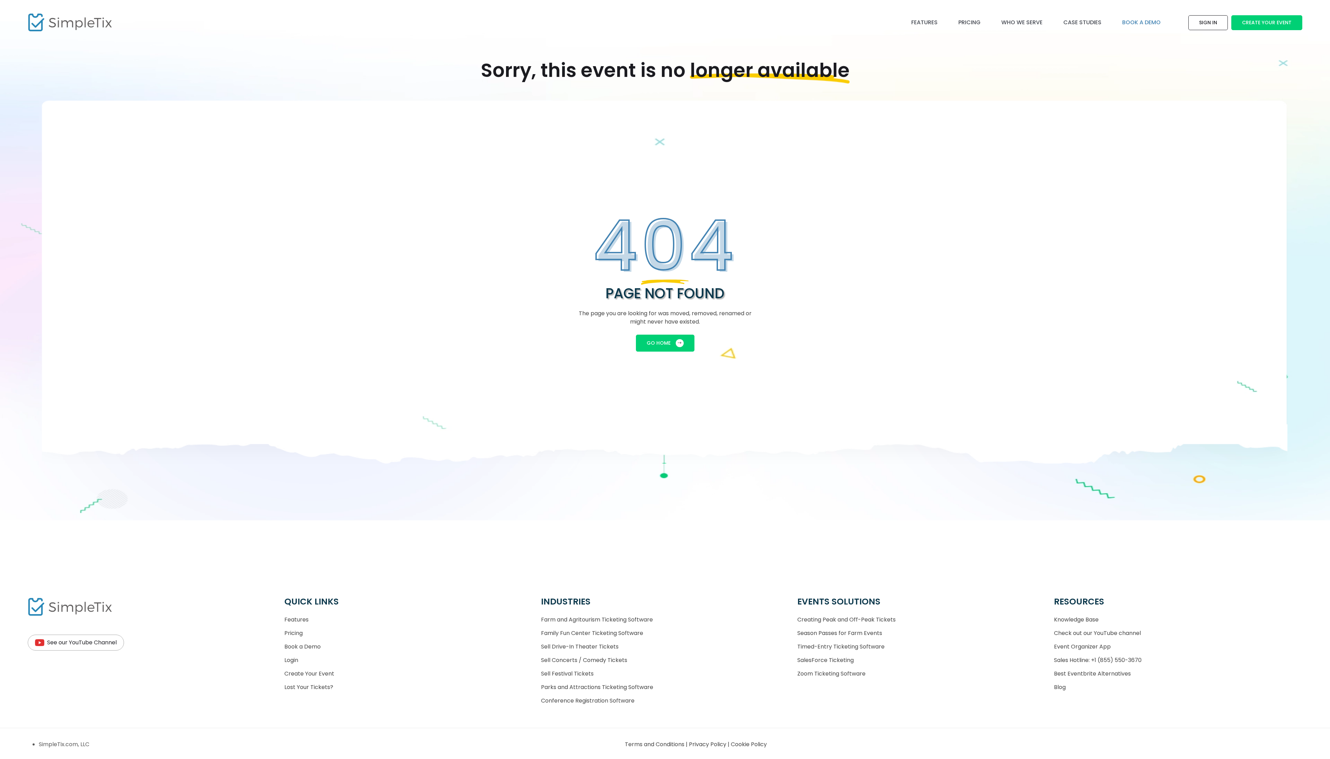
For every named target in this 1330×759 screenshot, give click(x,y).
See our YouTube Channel (82, 642)
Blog (1060, 687)
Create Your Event (1267, 22)
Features (924, 22)
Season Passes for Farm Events (839, 633)
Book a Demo (302, 647)
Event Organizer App (1082, 647)
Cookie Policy (749, 744)
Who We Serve (1022, 22)
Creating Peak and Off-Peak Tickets (846, 620)
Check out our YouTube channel (1097, 633)
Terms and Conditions (655, 744)
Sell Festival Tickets (567, 674)
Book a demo (1141, 22)
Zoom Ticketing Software (831, 674)
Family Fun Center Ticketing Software (592, 633)
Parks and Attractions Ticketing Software (597, 687)
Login (291, 660)
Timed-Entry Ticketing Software (841, 647)
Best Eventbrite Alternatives (1092, 674)
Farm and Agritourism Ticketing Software (597, 620)
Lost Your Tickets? (308, 687)
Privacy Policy (708, 744)
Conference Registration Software (588, 701)
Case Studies (1082, 22)
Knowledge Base (1076, 620)
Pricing (969, 22)
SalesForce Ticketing (825, 660)
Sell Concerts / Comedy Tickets (584, 660)
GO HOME (659, 342)
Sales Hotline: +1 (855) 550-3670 (1098, 660)
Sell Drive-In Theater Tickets (580, 647)
